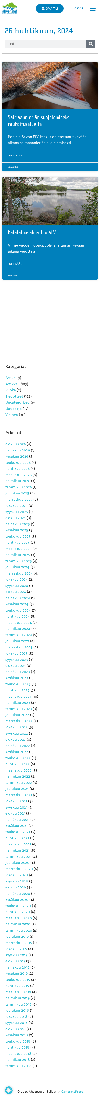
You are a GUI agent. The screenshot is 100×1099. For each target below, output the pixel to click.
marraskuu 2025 (19, 499)
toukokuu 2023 (18, 684)
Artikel (11, 377)
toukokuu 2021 (17, 831)
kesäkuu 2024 (16, 603)
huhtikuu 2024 (17, 616)
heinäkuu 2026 (17, 450)
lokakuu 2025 (16, 505)
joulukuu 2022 (17, 714)
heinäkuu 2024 (17, 597)
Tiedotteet (14, 396)
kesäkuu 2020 (16, 899)
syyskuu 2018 (16, 1022)
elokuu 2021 (15, 813)
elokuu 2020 (15, 887)
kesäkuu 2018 (16, 1034)
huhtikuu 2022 (17, 763)
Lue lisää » (15, 155)
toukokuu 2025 (18, 536)
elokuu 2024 (15, 591)
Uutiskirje (13, 408)
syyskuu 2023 (16, 659)
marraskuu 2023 (19, 647)
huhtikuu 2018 (17, 1047)
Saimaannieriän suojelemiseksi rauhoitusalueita (39, 120)
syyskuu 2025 (16, 511)
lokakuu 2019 (16, 948)
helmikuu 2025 (17, 554)
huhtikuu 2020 (17, 911)
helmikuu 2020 (17, 924)
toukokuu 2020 (18, 905)
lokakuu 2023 (16, 653)
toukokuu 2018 (17, 1041)
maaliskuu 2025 (18, 548)
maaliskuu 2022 (18, 770)
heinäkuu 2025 (17, 523)
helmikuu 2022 (17, 776)
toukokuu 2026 (18, 462)
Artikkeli (12, 383)
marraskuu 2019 (18, 942)
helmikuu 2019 (17, 997)
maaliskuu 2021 (18, 844)
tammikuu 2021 (18, 856)
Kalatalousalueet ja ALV (32, 232)
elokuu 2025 (15, 517)
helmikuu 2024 (17, 628)
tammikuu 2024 (18, 634)
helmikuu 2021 (17, 850)
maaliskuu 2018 (18, 1053)
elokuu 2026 (15, 443)
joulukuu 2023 (17, 640)
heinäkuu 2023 (17, 671)
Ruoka (10, 389)
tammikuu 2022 (18, 782)
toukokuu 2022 (18, 757)
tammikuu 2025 (18, 560)
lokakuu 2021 (16, 800)
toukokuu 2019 (17, 979)
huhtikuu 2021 (17, 837)
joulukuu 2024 (17, 566)
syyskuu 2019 (16, 954)
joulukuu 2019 (17, 936)
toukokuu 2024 (18, 610)
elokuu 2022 (15, 739)
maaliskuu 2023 (18, 696)
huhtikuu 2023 (17, 690)
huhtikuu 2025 (17, 542)
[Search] (90, 44)
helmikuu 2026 (17, 480)
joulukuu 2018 (17, 1010)
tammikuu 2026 (18, 487)
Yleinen (11, 414)
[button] (93, 8)
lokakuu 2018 (16, 1016)
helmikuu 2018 (17, 1059)
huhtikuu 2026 (17, 468)
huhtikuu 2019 (17, 985)
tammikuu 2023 (18, 708)
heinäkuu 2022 (17, 745)
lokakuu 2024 (16, 579)
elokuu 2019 (15, 960)
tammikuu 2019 (18, 1004)
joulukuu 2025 (17, 493)
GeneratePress (72, 1091)
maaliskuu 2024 (18, 622)
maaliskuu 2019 (18, 991)
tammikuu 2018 (18, 1065)
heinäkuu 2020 (17, 893)
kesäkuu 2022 (16, 751)
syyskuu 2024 (16, 585)
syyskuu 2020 (16, 881)
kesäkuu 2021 (16, 825)
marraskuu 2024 (19, 573)
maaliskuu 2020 (18, 918)
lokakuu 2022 (16, 727)
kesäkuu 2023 (16, 677)
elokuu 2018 (15, 1028)
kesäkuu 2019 (16, 973)
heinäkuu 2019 (17, 967)
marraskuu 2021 (18, 794)
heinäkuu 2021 (17, 819)
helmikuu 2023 (17, 702)
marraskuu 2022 (19, 721)
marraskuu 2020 (19, 868)
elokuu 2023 (15, 665)
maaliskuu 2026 (18, 474)
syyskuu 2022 (16, 733)
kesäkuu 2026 (16, 456)
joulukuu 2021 (17, 788)
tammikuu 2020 (18, 930)
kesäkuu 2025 (16, 530)
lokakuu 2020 (16, 874)
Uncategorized (17, 402)
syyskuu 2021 (16, 807)
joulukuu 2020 (17, 862)
